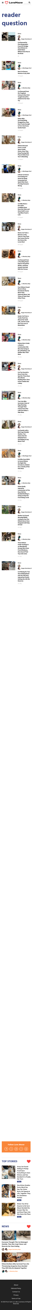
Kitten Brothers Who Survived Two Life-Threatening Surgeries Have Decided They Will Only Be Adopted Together (15, 1266)
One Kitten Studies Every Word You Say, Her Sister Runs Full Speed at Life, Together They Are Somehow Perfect (23, 1191)
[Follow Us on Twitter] (11, 1149)
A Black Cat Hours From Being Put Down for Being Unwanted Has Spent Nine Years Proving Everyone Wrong (23, 180)
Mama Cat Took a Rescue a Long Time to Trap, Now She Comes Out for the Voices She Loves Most (23, 237)
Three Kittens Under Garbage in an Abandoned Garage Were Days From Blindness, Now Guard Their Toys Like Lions (23, 548)
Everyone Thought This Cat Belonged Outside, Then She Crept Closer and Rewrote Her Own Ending (15, 1244)
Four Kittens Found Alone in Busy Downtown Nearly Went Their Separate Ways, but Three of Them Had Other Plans (24, 292)
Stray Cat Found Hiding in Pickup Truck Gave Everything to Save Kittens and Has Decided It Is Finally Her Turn (23, 1173)
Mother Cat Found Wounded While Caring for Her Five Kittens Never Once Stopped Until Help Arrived (24, 520)
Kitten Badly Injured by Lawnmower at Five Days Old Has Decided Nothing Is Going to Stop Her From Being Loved (24, 492)
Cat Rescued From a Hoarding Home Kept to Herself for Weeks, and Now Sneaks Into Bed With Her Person (23, 264)
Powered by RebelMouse (27, 3)
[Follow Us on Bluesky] (21, 1149)
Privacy (16, 1295)
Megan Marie (24, 39)
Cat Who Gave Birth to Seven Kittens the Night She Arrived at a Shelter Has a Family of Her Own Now (24, 463)
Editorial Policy (16, 1288)
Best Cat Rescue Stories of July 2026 (24, 72)
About (16, 1285)
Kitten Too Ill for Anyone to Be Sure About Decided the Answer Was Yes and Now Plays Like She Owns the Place (24, 1209)
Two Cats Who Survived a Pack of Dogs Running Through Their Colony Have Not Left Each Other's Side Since (23, 406)
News (19, 33)
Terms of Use (16, 1299)
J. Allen (23, 68)
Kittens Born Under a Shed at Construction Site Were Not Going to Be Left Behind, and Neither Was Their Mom (24, 348)
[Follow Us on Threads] (26, 1149)
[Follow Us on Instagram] (16, 1149)
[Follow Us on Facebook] (6, 1149)
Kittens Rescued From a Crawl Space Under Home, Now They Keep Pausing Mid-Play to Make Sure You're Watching (23, 151)
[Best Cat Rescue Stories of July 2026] (8, 65)
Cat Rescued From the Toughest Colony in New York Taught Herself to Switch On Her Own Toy (24, 95)
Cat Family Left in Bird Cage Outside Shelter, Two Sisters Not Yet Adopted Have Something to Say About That (23, 435)
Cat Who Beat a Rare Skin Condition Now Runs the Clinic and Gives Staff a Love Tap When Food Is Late (24, 209)
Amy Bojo (27, 88)
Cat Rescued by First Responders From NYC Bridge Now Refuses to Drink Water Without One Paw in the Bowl (24, 48)
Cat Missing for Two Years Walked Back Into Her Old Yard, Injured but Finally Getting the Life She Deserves (24, 576)
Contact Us (16, 1292)
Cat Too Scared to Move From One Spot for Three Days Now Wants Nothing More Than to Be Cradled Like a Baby (24, 377)
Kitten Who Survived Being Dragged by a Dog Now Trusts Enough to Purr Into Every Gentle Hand (24, 123)
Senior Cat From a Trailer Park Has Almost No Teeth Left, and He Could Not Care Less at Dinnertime (23, 320)
